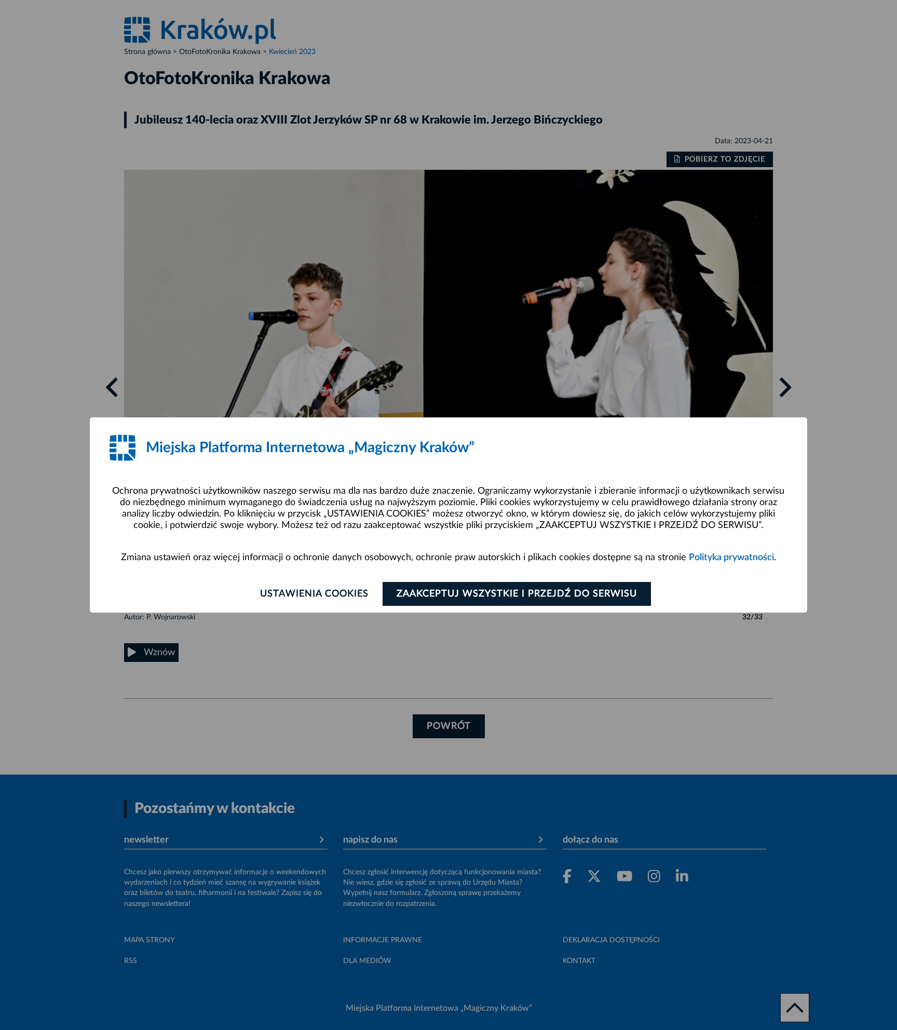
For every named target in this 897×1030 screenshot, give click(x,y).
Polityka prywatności (731, 557)
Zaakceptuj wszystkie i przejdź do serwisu (517, 594)
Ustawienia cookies (314, 594)
